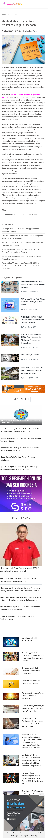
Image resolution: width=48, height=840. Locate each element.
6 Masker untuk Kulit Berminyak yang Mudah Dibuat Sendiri (31, 670)
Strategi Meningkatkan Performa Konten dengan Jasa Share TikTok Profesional (23, 236)
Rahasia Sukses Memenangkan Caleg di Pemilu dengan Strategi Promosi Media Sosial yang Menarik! (32, 778)
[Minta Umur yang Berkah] (10, 358)
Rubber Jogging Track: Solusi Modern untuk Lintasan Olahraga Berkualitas (23, 243)
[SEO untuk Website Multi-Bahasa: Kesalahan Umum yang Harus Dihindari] (10, 305)
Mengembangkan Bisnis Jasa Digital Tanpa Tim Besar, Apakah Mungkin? (33, 284)
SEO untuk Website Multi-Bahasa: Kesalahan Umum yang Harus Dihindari (33, 302)
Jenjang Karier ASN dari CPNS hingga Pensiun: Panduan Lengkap (20, 229)
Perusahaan (32, 214)
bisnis (22, 214)
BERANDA (6, 14)
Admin (35, 31)
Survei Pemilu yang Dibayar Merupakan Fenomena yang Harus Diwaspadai (33, 708)
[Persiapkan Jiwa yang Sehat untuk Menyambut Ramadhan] (11, 696)
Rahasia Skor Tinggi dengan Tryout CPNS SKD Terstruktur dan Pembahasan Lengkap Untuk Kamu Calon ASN (22, 266)
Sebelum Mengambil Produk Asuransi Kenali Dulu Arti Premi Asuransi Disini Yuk (32, 320)
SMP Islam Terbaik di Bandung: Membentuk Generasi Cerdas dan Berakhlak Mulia (32, 371)
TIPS (15, 14)
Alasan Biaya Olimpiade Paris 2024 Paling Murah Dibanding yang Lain (21, 257)
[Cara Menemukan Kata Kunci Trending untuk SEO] (11, 684)
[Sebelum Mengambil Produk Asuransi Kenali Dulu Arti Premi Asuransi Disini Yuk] (10, 320)
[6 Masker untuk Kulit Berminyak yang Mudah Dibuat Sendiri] (11, 671)
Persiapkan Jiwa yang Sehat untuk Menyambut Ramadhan (33, 695)
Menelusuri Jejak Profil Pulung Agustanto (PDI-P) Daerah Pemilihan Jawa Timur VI (21, 250)
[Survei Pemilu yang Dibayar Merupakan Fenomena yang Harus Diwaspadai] (11, 709)
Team (25, 327)
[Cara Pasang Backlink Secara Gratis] (11, 642)
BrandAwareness (9, 214)
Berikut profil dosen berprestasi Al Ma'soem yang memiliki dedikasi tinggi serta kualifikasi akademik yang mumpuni (31, 760)
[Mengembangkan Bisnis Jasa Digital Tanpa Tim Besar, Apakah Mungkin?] (10, 286)
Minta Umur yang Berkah (30, 355)
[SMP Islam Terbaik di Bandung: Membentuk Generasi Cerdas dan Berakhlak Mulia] (10, 373)
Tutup (41, 794)
